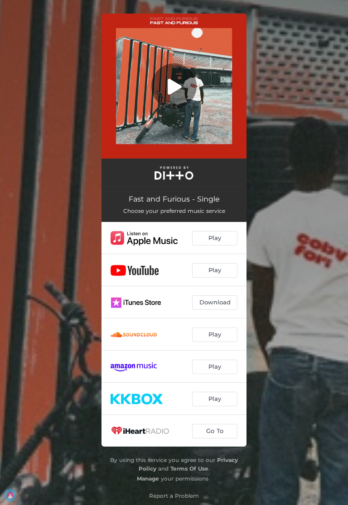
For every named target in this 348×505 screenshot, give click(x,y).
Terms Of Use (189, 468)
